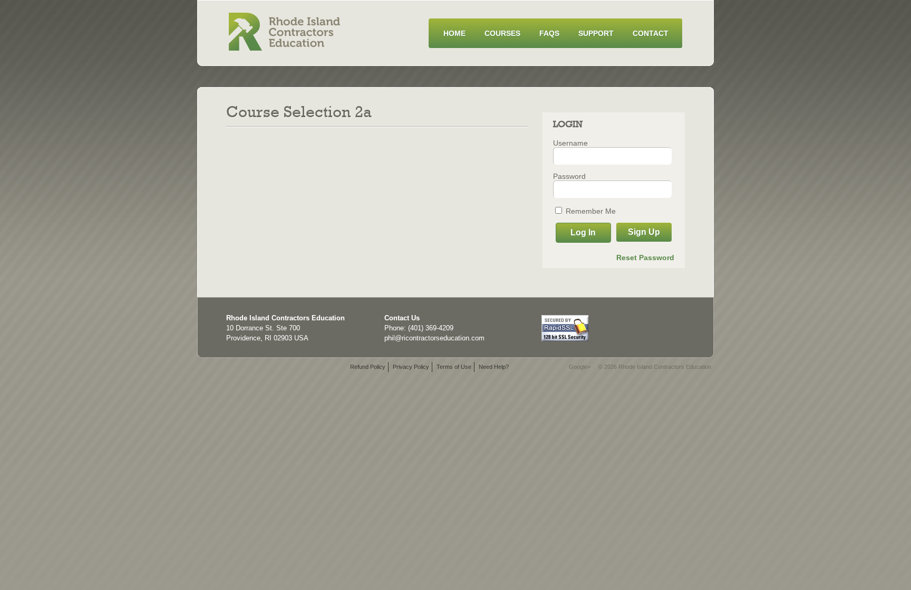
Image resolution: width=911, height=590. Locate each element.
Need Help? (494, 367)
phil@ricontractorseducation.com (434, 338)
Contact (650, 33)
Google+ (579, 367)
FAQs (549, 33)
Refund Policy (367, 367)
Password (569, 176)
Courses (502, 33)
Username (570, 143)
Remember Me (590, 211)
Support (596, 33)
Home (454, 33)
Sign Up (644, 231)
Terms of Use (454, 367)
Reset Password (645, 257)
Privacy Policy (411, 367)
